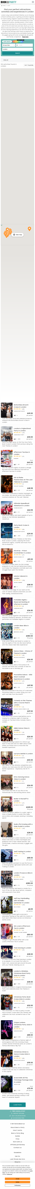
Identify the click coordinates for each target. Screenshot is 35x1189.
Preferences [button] (9, 1174)
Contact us (17, 1147)
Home (4, 5)
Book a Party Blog (17, 1133)
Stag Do (17, 1162)
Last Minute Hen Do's (17, 1159)
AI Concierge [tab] (18, 41)
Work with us (17, 1142)
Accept (17, 1178)
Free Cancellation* (18, 1111)
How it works (17, 1130)
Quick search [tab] (7, 41)
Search (17, 53)
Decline (17, 1182)
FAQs (17, 1139)
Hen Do (17, 1156)
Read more (25, 37)
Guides (17, 1136)
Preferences (18, 1185)
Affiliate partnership (17, 1144)
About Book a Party (17, 1127)
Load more (18, 1105)
